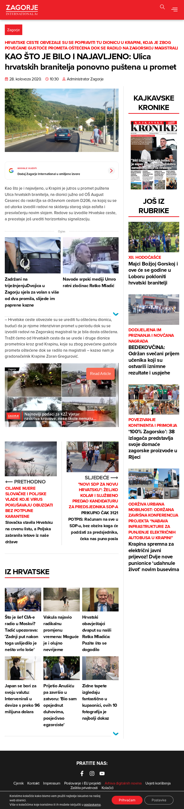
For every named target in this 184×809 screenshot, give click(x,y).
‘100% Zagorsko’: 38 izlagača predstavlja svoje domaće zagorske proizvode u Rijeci (152, 438)
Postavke (159, 800)
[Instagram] (92, 773)
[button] (162, 8)
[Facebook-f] (82, 773)
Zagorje (13, 29)
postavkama (92, 804)
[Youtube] (102, 773)
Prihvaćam (127, 800)
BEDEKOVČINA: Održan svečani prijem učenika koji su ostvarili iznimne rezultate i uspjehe (153, 351)
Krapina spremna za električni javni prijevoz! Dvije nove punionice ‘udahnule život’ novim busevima (153, 537)
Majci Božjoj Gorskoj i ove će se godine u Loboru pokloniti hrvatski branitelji (153, 270)
